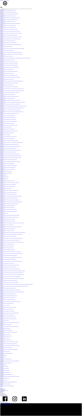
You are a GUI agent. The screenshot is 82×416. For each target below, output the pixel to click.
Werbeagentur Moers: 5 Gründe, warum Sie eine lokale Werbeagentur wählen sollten (9, 345)
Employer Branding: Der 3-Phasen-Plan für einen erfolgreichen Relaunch (8, 211)
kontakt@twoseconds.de (5, 395)
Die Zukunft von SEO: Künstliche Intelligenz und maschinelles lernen (8, 119)
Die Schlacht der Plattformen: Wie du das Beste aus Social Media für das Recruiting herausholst (11, 257)
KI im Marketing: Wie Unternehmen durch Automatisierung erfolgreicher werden (9, 67)
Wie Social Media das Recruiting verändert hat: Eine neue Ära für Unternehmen (9, 282)
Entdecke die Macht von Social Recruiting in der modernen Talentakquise (8, 121)
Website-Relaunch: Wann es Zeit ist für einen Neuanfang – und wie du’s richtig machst (10, 31)
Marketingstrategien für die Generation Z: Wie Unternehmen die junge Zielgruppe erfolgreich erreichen (12, 88)
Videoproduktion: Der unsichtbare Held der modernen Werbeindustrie (8, 259)
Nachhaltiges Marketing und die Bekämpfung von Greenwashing (7, 249)
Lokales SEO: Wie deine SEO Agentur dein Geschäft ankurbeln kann (8, 184)
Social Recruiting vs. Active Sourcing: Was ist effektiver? (6, 69)
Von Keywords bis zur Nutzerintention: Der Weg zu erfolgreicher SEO (8, 236)
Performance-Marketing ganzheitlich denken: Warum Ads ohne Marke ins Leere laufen (10, 17)
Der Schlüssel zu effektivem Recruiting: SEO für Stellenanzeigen (7, 228)
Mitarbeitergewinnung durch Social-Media (5, 372)
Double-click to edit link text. (3, 404)
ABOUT (9, 404)
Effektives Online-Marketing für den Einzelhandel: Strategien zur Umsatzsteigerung (9, 92)
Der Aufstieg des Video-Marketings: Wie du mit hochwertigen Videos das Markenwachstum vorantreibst (12, 274)
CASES (8, 404)
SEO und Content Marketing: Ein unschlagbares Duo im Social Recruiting (8, 280)
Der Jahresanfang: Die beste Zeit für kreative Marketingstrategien (7, 94)
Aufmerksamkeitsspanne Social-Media (4, 370)
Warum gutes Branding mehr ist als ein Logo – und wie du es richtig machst (8, 29)
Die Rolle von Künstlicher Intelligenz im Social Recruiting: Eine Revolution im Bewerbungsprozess (11, 238)
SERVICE (11, 404)
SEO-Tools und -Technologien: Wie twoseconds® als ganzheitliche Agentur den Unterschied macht (11, 142)
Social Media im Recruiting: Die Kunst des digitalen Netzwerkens (7, 205)
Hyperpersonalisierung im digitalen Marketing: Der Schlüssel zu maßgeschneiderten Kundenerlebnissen (12, 90)
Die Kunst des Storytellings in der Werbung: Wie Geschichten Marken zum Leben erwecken (10, 226)
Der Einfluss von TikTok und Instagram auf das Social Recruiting (7, 169)
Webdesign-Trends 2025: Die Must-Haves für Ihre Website (7, 73)
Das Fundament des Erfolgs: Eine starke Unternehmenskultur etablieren (8, 209)
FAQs (1, 391)
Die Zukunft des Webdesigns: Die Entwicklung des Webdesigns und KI (8, 318)
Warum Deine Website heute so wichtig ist (5, 351)
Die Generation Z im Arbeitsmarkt (4, 213)
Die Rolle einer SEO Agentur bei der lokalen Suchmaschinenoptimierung (8, 165)
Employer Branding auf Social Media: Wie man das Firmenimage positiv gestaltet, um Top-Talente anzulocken (12, 232)
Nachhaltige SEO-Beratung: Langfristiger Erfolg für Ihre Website (7, 98)
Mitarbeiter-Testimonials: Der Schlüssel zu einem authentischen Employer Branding (9, 215)
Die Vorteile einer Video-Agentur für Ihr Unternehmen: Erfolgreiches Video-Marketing (10, 77)
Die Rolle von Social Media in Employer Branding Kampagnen (7, 163)
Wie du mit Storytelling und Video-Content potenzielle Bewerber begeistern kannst (9, 322)
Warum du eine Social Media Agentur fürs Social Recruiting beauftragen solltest (9, 326)
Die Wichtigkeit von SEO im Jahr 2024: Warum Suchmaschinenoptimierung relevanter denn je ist (11, 234)
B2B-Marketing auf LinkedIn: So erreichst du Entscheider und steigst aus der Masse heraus (10, 44)
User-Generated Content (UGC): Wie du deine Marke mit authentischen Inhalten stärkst (10, 109)
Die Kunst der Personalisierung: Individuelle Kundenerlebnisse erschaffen (8, 295)
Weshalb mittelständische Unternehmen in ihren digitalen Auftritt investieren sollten (9, 376)
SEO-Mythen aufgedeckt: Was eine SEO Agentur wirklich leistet (7, 180)
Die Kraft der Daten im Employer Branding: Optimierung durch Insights (8, 136)
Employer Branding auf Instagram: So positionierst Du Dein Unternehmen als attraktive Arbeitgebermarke (12, 48)
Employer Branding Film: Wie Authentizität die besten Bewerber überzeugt (8, 19)
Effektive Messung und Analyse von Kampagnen (5, 324)
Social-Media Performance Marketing (4, 368)
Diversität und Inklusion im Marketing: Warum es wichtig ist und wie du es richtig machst (10, 251)
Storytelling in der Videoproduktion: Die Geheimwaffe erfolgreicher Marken (9, 63)
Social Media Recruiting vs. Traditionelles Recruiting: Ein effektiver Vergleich (9, 140)
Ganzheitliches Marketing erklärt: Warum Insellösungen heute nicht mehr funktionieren (10, 23)
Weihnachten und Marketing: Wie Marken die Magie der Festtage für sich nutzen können (10, 100)
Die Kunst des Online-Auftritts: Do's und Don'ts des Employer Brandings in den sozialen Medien (11, 253)
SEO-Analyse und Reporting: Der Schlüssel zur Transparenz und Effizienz (8, 159)
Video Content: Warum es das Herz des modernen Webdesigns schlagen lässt (9, 349)
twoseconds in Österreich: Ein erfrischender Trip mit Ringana (7, 230)
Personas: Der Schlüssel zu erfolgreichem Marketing (6, 46)
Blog (3, 391)
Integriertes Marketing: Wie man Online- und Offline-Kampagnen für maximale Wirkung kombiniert (11, 111)
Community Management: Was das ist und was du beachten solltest (7, 297)
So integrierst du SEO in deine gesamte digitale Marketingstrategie (7, 299)
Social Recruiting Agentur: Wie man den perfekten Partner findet (7, 186)
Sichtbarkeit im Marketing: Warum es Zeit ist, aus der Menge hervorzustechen (9, 341)
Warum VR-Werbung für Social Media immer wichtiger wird (7, 50)
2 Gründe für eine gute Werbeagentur (4, 320)
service (1, 387)
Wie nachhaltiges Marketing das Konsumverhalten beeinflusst (7, 138)
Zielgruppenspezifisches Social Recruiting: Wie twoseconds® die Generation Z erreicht (10, 146)
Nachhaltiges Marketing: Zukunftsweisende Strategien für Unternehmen (8, 42)
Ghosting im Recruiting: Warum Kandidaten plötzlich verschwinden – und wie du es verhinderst (11, 54)
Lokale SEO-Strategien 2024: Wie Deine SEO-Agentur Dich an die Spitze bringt (9, 203)
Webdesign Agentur (6, 390)
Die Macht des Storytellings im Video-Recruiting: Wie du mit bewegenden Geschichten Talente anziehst (12, 278)
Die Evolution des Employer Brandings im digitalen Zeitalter (7, 123)
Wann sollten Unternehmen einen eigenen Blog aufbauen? (6, 303)
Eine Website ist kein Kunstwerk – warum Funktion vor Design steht (8, 27)
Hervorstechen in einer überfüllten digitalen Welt (5, 188)
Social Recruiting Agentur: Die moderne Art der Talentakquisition (7, 115)
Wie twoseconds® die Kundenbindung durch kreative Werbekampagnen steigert (9, 144)
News (2, 391)
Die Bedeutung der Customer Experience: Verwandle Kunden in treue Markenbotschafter (10, 276)
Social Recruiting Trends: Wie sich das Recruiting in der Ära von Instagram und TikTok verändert (11, 261)
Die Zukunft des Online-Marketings (4, 366)
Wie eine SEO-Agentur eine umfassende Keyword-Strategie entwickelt (8, 117)
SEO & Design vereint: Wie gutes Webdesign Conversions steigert (7, 21)
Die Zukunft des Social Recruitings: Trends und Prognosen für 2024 (8, 167)
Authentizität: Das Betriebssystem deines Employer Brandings (7, 207)
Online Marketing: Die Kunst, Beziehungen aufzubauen (6, 353)
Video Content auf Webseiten (3, 364)
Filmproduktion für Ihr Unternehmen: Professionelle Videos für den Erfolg (8, 75)
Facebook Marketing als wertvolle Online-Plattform (6, 374)
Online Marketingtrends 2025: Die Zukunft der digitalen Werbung (7, 40)
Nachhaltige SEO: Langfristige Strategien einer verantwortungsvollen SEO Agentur (9, 182)
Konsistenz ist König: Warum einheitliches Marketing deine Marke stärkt (8, 255)
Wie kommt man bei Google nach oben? (4, 305)
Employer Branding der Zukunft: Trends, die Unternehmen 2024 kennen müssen (9, 96)
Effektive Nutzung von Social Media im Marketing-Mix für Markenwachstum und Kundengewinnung (11, 272)
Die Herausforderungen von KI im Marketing (5, 134)
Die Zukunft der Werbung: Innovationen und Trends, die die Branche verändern (9, 65)
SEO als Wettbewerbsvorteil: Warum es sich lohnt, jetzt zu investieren (8, 307)
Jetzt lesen (1, 10)
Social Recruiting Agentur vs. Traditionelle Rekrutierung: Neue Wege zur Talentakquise (10, 161)
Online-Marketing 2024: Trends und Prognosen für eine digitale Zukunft (8, 192)
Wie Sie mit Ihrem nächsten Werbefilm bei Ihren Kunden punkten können (8, 343)
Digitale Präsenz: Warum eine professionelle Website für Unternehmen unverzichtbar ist (10, 301)
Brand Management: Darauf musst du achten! (5, 328)
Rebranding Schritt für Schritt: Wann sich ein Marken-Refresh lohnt (8, 25)
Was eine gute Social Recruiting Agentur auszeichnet (6, 330)
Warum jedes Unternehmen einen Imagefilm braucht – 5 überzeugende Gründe (9, 86)
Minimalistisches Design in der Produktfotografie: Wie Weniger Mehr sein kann (9, 113)
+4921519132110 (5, 394)
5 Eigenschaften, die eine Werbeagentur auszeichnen (6, 347)
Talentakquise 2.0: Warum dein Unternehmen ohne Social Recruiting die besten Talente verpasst (11, 52)
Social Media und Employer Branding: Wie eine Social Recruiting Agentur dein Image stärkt (10, 157)
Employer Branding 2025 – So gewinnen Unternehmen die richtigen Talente (8, 71)
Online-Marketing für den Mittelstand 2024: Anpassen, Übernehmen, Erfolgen (9, 190)
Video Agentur (2, 390)
